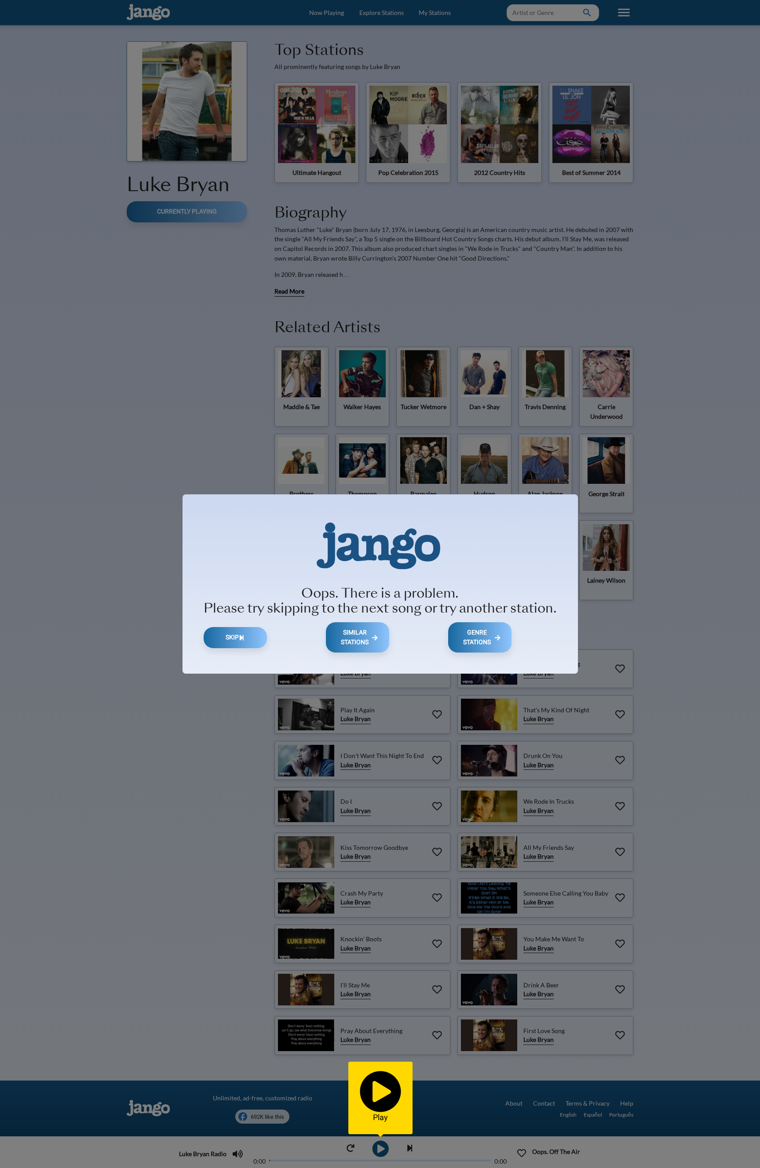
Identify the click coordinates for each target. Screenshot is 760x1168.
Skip (232, 637)
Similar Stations (355, 637)
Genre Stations (477, 637)
